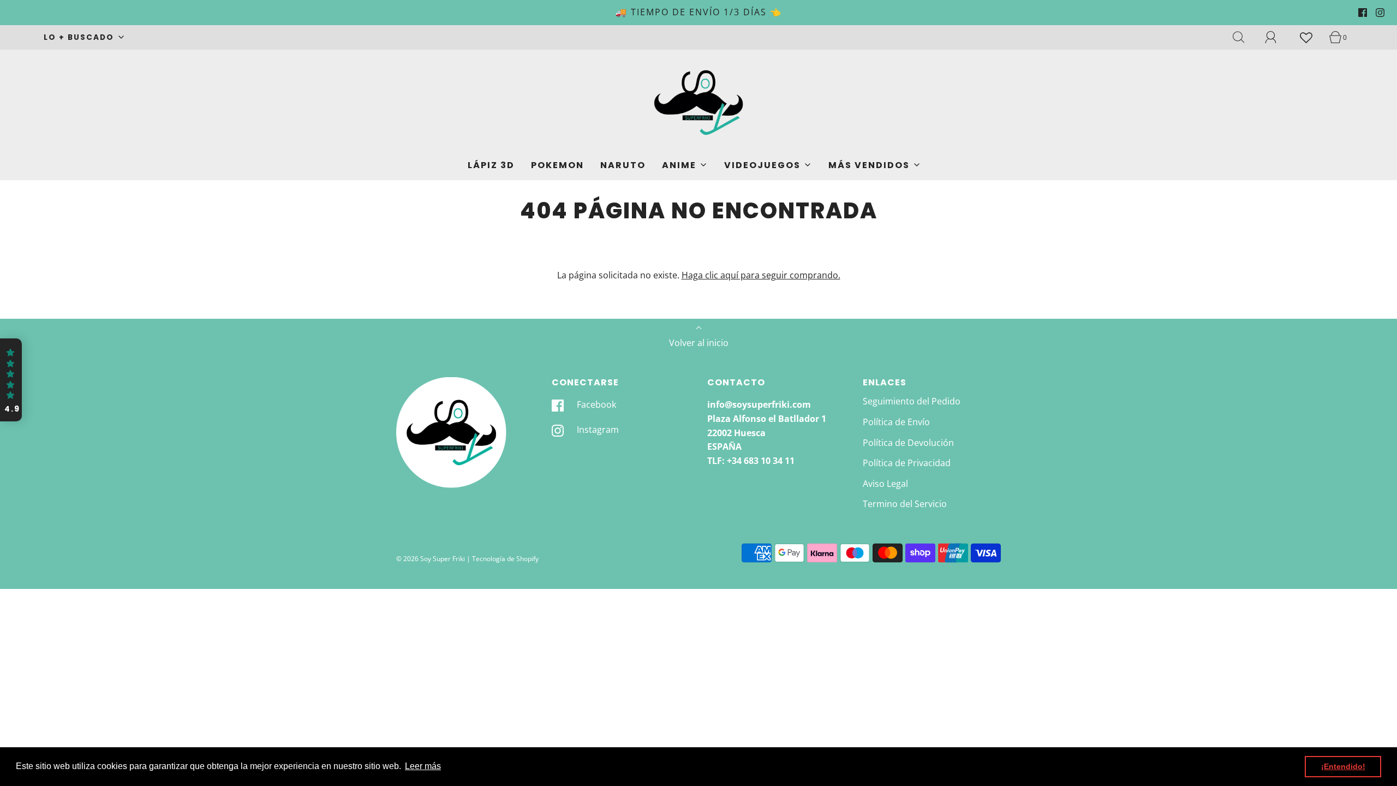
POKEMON (557, 165)
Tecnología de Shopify (505, 558)
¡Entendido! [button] (1343, 766)
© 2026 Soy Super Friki (430, 558)
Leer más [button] (423, 766)
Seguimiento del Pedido (911, 401)
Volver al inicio (699, 343)
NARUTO (623, 165)
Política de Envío (896, 422)
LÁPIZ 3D (491, 165)
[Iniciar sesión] (1277, 37)
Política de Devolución (908, 443)
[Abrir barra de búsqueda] (1245, 37)
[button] (11, 379)
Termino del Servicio (905, 504)
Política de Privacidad (907, 463)
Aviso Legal (885, 484)
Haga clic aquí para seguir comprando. (761, 275)
